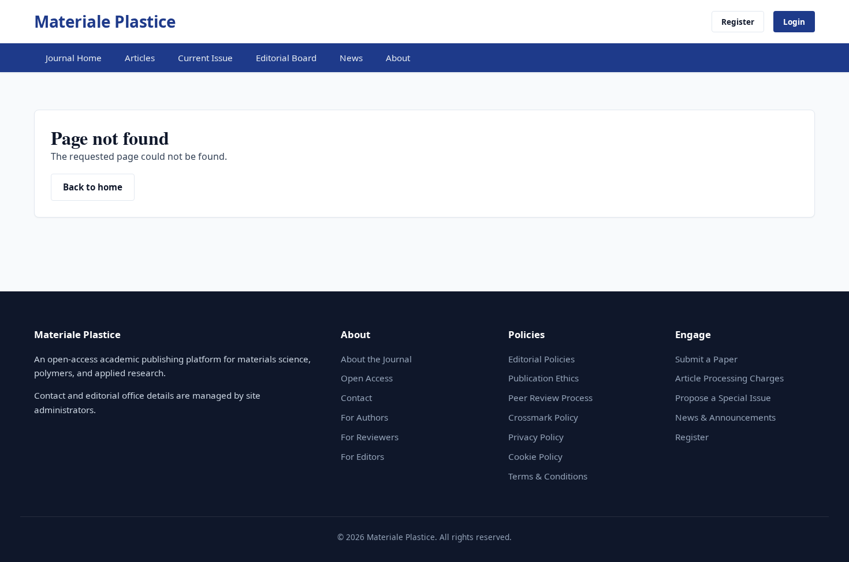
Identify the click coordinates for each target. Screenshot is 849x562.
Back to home (92, 187)
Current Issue (205, 57)
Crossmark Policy (543, 417)
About (398, 57)
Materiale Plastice (105, 21)
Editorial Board (286, 57)
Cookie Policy (535, 456)
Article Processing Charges (729, 378)
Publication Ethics (543, 378)
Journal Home (74, 57)
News (351, 57)
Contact (356, 397)
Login (794, 21)
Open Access (367, 378)
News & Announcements (725, 417)
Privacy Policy (536, 437)
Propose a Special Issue (723, 397)
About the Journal (376, 359)
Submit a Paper (706, 359)
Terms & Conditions (547, 476)
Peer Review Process (550, 397)
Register (737, 21)
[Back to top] (822, 540)
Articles (140, 57)
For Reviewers (370, 437)
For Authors (364, 417)
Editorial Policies (541, 359)
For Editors (362, 456)
